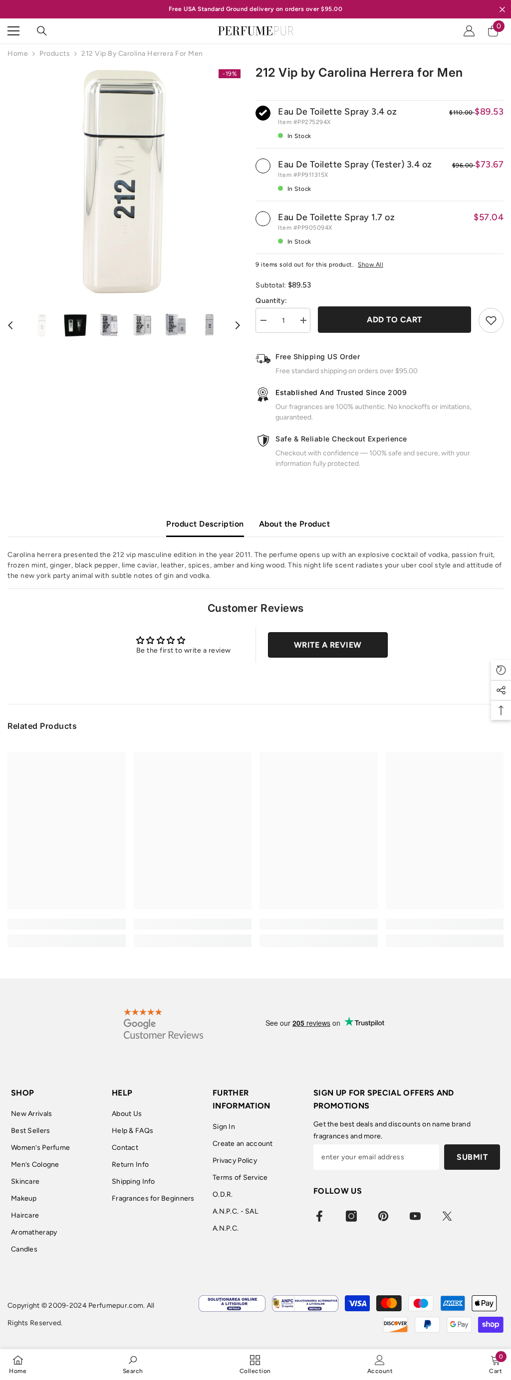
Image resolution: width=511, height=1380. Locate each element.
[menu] (13, 31)
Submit (472, 1157)
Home (17, 53)
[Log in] (469, 30)
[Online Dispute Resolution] (232, 1303)
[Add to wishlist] (491, 320)
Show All (370, 264)
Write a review (328, 645)
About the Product (294, 524)
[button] (10, 325)
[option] (124, 181)
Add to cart (394, 319)
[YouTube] (415, 1216)
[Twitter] (447, 1216)
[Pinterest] (383, 1216)
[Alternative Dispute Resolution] (305, 1303)
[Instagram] (351, 1216)
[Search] (42, 31)
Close (502, 9)
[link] (66, 924)
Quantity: (271, 300)
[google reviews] (163, 1023)
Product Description (205, 524)
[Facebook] (319, 1216)
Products (54, 53)
